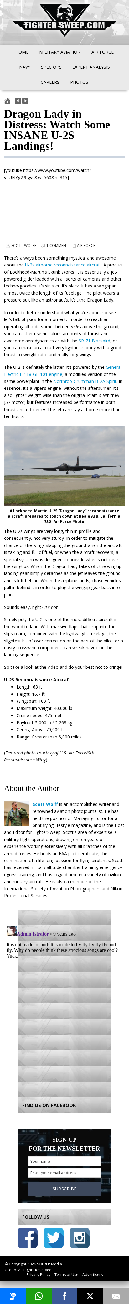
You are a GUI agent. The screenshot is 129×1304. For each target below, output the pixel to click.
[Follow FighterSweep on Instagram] (80, 1239)
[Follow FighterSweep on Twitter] (54, 1239)
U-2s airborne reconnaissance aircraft (63, 265)
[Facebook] (64, 1296)
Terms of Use (66, 1274)
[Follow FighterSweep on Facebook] (28, 1239)
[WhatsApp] (38, 1296)
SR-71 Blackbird (94, 341)
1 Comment (57, 245)
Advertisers (92, 1274)
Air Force (86, 245)
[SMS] (13, 1296)
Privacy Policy (38, 1274)
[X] (90, 1296)
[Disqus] (64, 1001)
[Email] (116, 1296)
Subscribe (64, 1189)
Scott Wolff (23, 245)
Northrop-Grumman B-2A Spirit (84, 381)
